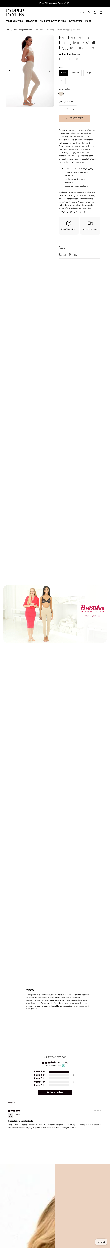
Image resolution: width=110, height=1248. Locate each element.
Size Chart (65, 101)
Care (62, 247)
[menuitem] (88, 21)
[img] (14, 1110)
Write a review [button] (55, 1092)
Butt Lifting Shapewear (23, 30)
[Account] (95, 12)
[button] (39, 1072)
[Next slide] (107, 3)
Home (8, 30)
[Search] (89, 12)
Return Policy (68, 255)
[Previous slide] (3, 3)
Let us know (31, 1008)
